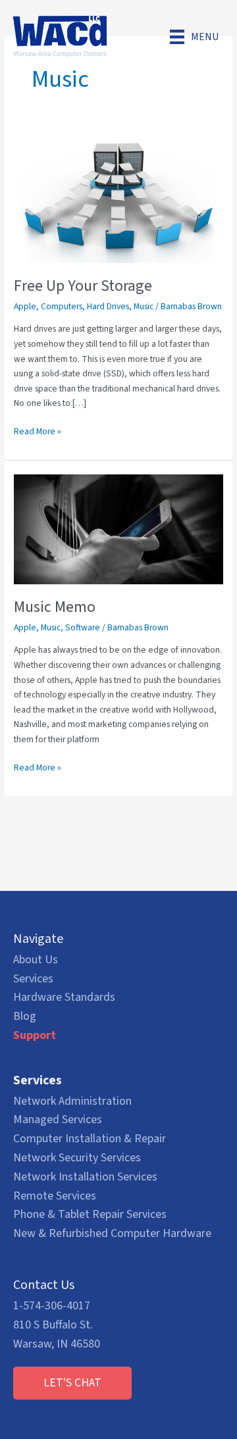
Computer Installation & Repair (89, 1138)
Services (33, 979)
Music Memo (54, 607)
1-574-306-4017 (51, 1306)
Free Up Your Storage (83, 286)
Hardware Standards (64, 997)
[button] (72, 1383)
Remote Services (54, 1196)
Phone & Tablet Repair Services (90, 1214)
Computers (61, 306)
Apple (25, 306)
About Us (35, 959)
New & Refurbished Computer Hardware (112, 1233)
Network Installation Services (85, 1177)
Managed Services (57, 1119)
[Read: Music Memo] (118, 528)
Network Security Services (77, 1157)
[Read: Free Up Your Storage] (118, 200)
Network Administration (72, 1101)
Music (143, 306)
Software (82, 627)
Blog (24, 1016)
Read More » (37, 432)
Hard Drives (108, 306)
